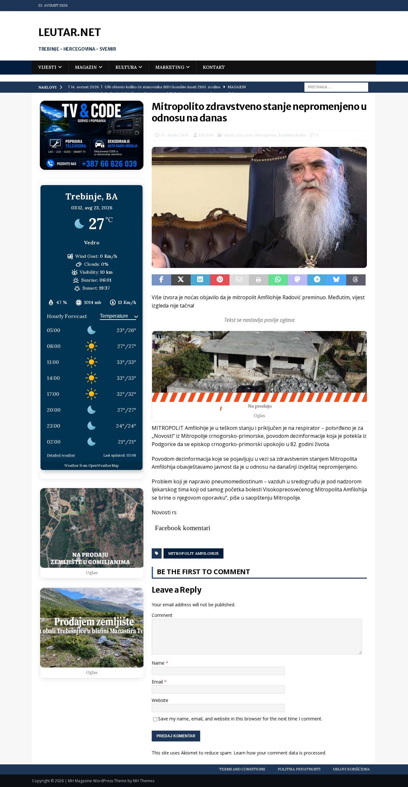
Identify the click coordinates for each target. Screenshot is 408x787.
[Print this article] (258, 280)
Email (158, 682)
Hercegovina (265, 135)
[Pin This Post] (219, 280)
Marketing (169, 67)
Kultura (126, 67)
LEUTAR (206, 135)
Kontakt (214, 67)
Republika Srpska (292, 135)
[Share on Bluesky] (336, 280)
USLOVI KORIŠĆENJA (351, 769)
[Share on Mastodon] (297, 280)
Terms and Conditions (242, 769)
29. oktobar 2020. (175, 135)
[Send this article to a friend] (239, 280)
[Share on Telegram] (317, 280)
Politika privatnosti (299, 769)
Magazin (86, 67)
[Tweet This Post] (181, 280)
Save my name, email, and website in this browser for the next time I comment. (240, 719)
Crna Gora (244, 135)
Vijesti (47, 67)
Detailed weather (61, 455)
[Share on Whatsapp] (278, 280)
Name (159, 663)
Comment (162, 615)
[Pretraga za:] (336, 87)
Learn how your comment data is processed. (280, 753)
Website (160, 700)
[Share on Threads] (356, 280)
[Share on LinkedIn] (200, 280)
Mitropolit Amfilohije (193, 553)
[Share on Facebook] (161, 280)
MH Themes (143, 780)
